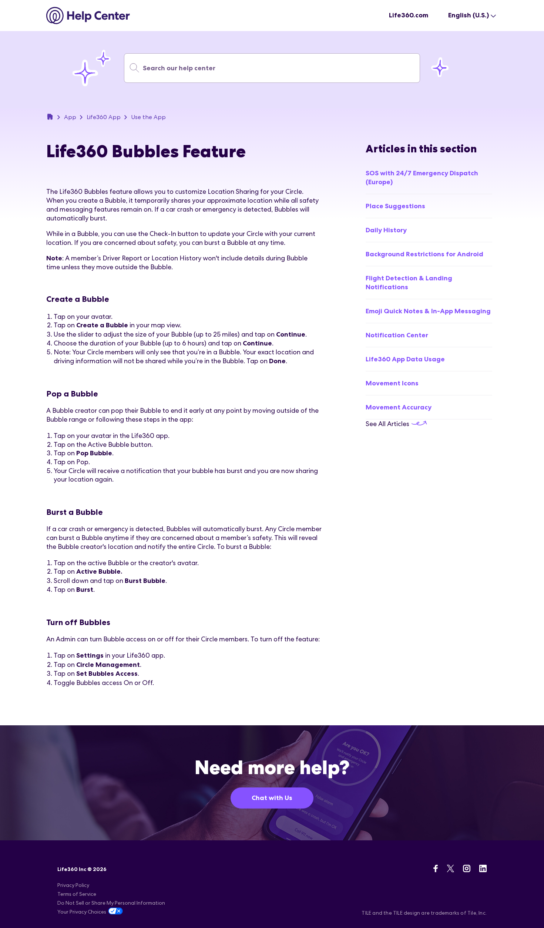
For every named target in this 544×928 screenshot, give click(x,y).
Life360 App (104, 117)
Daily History (386, 230)
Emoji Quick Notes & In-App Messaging (428, 311)
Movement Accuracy (398, 407)
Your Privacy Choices (81, 912)
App (70, 117)
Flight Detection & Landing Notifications (409, 282)
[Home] (88, 15)
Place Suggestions (395, 206)
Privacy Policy (73, 885)
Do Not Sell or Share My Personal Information (111, 903)
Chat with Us (272, 798)
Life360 (50, 116)
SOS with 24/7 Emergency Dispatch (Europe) (422, 177)
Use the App (148, 117)
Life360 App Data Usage (405, 359)
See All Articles (388, 424)
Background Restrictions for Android (424, 254)
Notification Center (397, 335)
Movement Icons (392, 383)
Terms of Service (76, 894)
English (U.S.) (468, 15)
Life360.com (408, 15)
